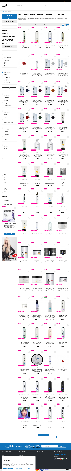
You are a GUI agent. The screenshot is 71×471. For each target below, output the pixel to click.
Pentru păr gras (6, 100)
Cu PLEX (5, 136)
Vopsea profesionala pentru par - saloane (7, 40)
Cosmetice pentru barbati (8, 36)
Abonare (62, 446)
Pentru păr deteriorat (7, 95)
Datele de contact (58, 451)
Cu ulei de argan (6, 134)
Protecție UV (5, 117)
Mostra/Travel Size (6, 200)
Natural (5, 182)
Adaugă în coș (9, 233)
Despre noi (20, 454)
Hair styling (5, 26)
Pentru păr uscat (6, 102)
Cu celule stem (6, 132)
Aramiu (5, 174)
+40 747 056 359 (60, 454)
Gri (4, 171)
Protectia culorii (6, 115)
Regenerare (5, 114)
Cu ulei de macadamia (7, 137)
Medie (5, 191)
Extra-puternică (6, 188)
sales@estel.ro (56, 456)
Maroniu (5, 179)
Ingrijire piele (5, 33)
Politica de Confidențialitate (35, 447)
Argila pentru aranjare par (7, 57)
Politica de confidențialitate (8, 458)
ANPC (37, 455)
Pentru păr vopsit (6, 98)
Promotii (28, 8)
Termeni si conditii (22, 455)
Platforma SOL (39, 454)
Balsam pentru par (6, 60)
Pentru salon (5, 43)
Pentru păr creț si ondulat (7, 105)
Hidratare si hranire (7, 112)
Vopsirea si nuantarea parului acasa (7, 30)
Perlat (4, 180)
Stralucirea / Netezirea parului (8, 122)
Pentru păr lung (6, 103)
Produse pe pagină (39, 24)
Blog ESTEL (49, 8)
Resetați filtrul (9, 18)
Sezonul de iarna (6, 146)
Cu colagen (5, 139)
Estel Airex (5, 74)
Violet (4, 177)
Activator (5, 54)
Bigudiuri (5, 62)
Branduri (39, 8)
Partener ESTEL (19, 446)
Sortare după (21, 24)
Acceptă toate (8, 468)
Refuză (29, 468)
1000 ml (5, 198)
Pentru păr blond (6, 97)
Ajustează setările (18, 468)
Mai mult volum (6, 120)
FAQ (68, 8)
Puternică (5, 189)
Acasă (3, 11)
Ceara (4, 65)
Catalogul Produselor (5, 454)
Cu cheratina (6, 131)
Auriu (4, 172)
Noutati (60, 8)
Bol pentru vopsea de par (7, 63)
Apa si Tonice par (6, 55)
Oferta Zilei (5, 148)
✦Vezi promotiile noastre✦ (7, 1)
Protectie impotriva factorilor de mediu (10, 119)
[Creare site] (67, 469)
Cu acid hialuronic (6, 129)
